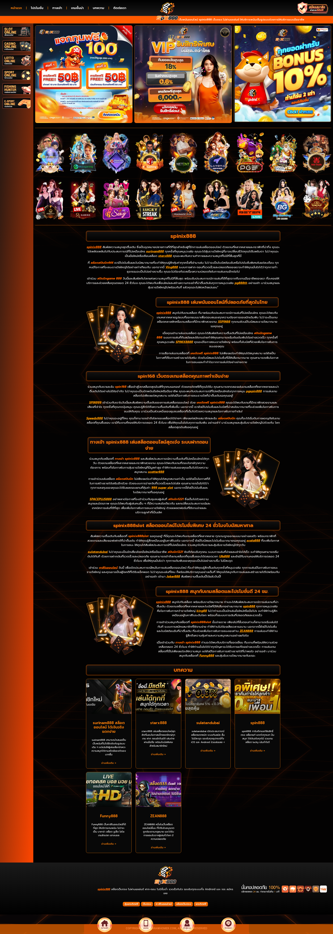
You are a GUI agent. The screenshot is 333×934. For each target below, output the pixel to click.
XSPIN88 (224, 321)
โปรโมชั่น (37, 8)
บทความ (98, 8)
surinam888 (155, 251)
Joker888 (173, 576)
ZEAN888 (246, 631)
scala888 (253, 540)
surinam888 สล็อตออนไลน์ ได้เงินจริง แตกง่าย (109, 727)
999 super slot (162, 487)
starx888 (165, 256)
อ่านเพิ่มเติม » (108, 763)
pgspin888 (254, 391)
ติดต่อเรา (119, 8)
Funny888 (206, 655)
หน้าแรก (16, 8)
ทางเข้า (57, 8)
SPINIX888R (184, 342)
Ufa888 (224, 556)
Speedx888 (94, 418)
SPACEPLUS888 (101, 499)
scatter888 (156, 472)
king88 (202, 611)
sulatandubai (98, 552)
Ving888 (171, 267)
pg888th (241, 283)
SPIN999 (95, 402)
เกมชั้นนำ (77, 8)
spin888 (249, 606)
